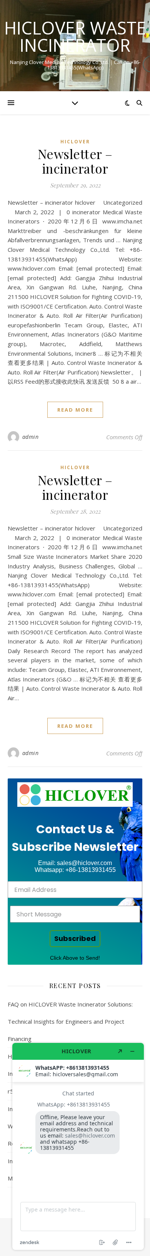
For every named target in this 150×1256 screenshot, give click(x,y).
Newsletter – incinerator (75, 161)
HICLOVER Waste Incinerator (75, 36)
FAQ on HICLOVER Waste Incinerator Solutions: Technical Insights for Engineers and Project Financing (70, 1021)
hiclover (75, 141)
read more (75, 409)
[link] (75, 794)
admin (30, 436)
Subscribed (75, 938)
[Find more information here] (78, 1146)
